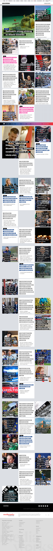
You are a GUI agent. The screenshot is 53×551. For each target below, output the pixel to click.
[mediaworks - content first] (8, 515)
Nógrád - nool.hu (5, 537)
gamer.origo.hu (21, 541)
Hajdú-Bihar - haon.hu (5, 532)
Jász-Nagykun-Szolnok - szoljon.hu (8, 534)
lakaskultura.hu (21, 540)
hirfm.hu (37, 548)
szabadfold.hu (21, 523)
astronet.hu (21, 537)
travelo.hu (20, 546)
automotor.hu (21, 538)
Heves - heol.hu (4, 533)
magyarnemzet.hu (22, 522)
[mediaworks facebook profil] (46, 515)
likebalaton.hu (21, 542)
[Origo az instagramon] (43, 506)
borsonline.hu (38, 528)
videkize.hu (38, 521)
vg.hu (20, 531)
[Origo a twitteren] (41, 506)
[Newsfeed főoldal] (6, 506)
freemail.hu (38, 538)
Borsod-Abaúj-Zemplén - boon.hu (7, 526)
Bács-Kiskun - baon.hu (5, 522)
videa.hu (37, 540)
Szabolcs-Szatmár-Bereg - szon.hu (8, 539)
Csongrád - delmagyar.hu (6, 527)
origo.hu (20, 526)
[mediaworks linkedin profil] (49, 515)
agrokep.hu (21, 532)
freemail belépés (47, 3)
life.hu (37, 531)
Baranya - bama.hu (5, 523)
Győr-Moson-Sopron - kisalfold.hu (7, 531)
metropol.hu (38, 530)
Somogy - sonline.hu (5, 538)
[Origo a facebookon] (39, 506)
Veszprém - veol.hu (5, 543)
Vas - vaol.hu (4, 542)
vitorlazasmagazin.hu (39, 520)
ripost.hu (37, 529)
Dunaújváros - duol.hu (5, 528)
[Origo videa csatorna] (45, 506)
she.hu (37, 533)
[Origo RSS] (47, 506)
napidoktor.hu (21, 543)
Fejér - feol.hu (4, 529)
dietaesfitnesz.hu (22, 547)
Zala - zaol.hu (4, 544)
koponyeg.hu (38, 539)
